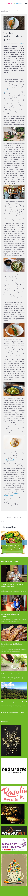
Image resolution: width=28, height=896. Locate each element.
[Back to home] (14, 3)
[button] (26, 3)
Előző (9, 517)
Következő (17, 517)
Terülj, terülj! (21, 43)
